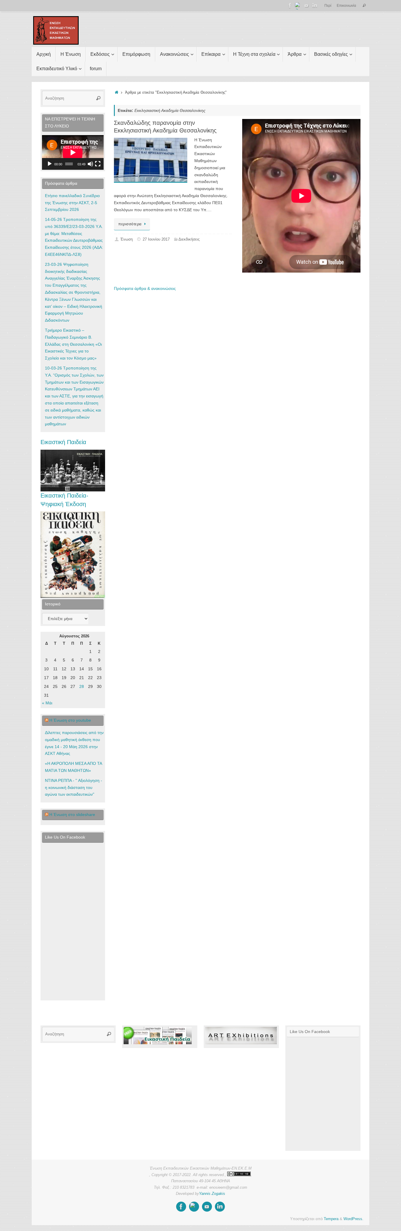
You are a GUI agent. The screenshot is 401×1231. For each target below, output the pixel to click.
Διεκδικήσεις (189, 239)
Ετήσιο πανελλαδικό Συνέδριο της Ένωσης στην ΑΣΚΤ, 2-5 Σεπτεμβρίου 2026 (72, 202)
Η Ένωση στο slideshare (72, 814)
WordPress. (353, 1219)
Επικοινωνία (346, 6)
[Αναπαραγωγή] (50, 164)
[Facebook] (290, 5)
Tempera (331, 1219)
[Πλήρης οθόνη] (98, 164)
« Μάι (47, 703)
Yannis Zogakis (212, 1194)
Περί (327, 6)
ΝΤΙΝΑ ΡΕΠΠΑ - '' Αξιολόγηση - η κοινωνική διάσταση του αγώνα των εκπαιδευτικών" (73, 787)
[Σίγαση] (90, 164)
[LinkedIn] (315, 5)
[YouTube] (306, 5)
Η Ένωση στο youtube (70, 720)
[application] (73, 152)
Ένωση (126, 239)
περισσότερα (130, 224)
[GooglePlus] (298, 5)
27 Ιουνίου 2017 (156, 239)
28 (81, 686)
